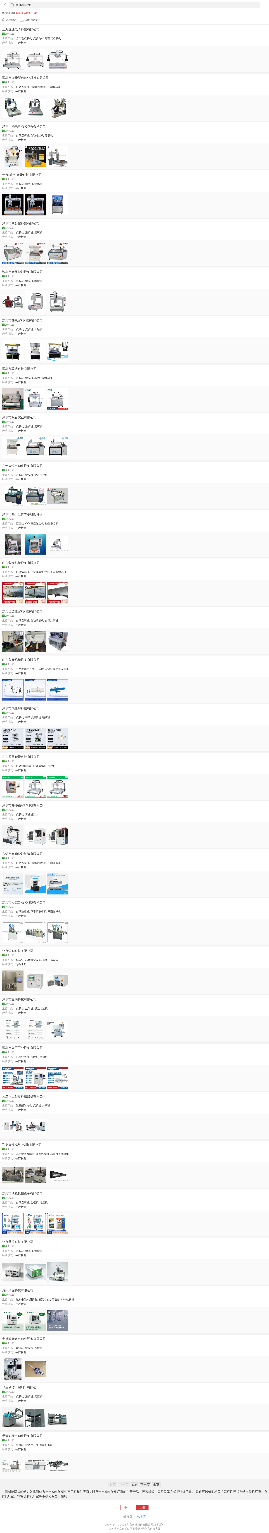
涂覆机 (49, 135)
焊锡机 (38, 184)
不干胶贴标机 (38, 911)
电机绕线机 (22, 1057)
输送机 (20, 1348)
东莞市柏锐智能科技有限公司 (22, 320)
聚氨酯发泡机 (24, 1105)
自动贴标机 (22, 911)
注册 (142, 1507)
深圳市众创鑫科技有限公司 (21, 223)
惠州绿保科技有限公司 (17, 1290)
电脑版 (141, 1516)
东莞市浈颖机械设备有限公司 (22, 1193)
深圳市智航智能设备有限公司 (22, 271)
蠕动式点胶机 (53, 38)
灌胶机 (29, 232)
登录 (127, 1507)
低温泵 (20, 960)
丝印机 (29, 1008)
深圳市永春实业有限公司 (19, 417)
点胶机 (20, 184)
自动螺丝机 (37, 135)
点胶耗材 (38, 38)
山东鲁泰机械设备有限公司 (21, 659)
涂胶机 (46, 1105)
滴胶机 (38, 232)
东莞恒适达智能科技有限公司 (22, 611)
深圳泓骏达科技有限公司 (19, 368)
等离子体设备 (50, 960)
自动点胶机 (22, 87)
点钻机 (20, 329)
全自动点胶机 (24, 38)
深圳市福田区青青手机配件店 (22, 514)
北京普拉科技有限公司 (17, 1242)
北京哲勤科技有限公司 (17, 951)
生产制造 (20, 42)
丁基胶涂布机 (58, 572)
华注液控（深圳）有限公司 (21, 1387)
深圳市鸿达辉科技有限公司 (21, 708)
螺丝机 (29, 184)
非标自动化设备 (43, 378)
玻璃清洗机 (22, 572)
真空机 (38, 1396)
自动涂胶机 (51, 620)
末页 (156, 1484)
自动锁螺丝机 (24, 766)
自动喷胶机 (37, 620)
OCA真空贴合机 (34, 523)
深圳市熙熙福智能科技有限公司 (24, 805)
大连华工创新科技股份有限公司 (24, 1096)
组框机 (20, 1445)
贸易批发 (20, 964)
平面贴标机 (54, 911)
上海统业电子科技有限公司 (21, 29)
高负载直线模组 (25, 1154)
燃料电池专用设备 (26, 1299)
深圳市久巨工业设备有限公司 (22, 1047)
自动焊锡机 (54, 87)
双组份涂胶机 (61, 669)
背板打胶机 (46, 1445)
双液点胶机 (41, 475)
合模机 (34, 1202)
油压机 (44, 1202)
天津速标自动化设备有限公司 (22, 1435)
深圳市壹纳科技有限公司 (19, 999)
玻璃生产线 (31, 1445)
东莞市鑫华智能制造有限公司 (22, 853)
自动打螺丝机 (38, 87)
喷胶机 (38, 281)
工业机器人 (31, 814)
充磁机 (44, 1057)
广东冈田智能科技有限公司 (21, 756)
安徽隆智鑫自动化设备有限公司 (24, 1338)
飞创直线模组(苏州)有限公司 (21, 1144)
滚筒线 (29, 1348)
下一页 (145, 1484)
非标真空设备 (33, 960)
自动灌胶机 (54, 863)
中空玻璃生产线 (40, 572)
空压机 (20, 523)
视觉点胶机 (41, 1008)
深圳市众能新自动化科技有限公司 (25, 77)
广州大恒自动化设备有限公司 (22, 465)
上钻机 (38, 329)
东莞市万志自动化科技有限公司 (24, 902)
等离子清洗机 (33, 717)
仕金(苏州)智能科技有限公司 (21, 174)
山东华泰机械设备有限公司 (21, 562)
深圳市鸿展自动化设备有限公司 (24, 126)
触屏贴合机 (51, 523)
